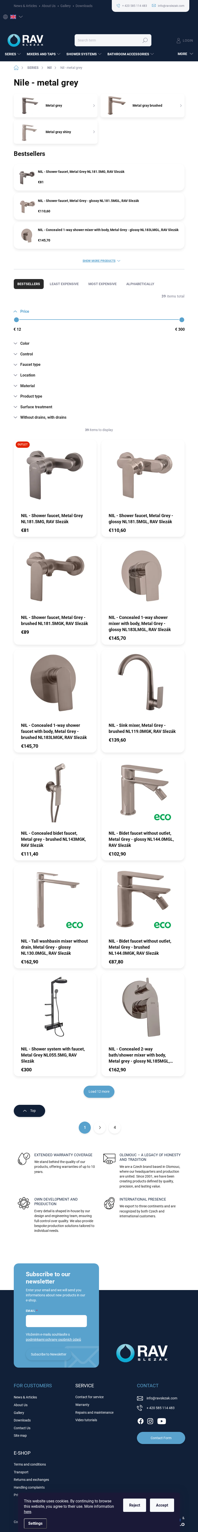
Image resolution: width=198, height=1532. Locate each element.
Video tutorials (86, 1420)
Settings (35, 1523)
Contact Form (161, 1438)
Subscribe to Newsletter (48, 1354)
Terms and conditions (30, 1464)
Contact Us (22, 1428)
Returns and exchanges (31, 1480)
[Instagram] (150, 1420)
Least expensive (64, 284)
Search (145, 40)
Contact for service (89, 1397)
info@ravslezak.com (162, 1398)
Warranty (82, 1405)
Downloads (84, 6)
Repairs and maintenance (94, 1412)
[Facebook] (140, 1420)
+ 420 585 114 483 (161, 1408)
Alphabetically (140, 284)
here (27, 1511)
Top (33, 1111)
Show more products (99, 261)
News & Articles (25, 6)
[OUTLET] (55, 476)
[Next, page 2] (100, 1128)
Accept (162, 1505)
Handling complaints (29, 1487)
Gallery (65, 6)
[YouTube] (161, 1420)
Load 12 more (99, 1091)
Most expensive (102, 284)
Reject (134, 1505)
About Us (49, 6)
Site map (20, 1435)
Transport (21, 1472)
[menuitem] (13, 54)
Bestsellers (28, 284)
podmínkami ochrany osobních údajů (53, 1339)
